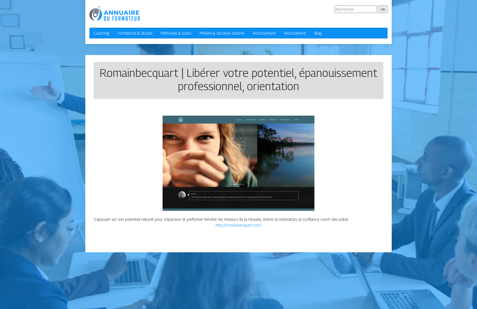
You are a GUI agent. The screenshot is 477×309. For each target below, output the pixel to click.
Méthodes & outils (176, 33)
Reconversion (264, 33)
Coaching (101, 33)
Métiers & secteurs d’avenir (222, 33)
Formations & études (135, 33)
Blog (318, 33)
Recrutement (295, 33)
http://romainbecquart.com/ (238, 225)
